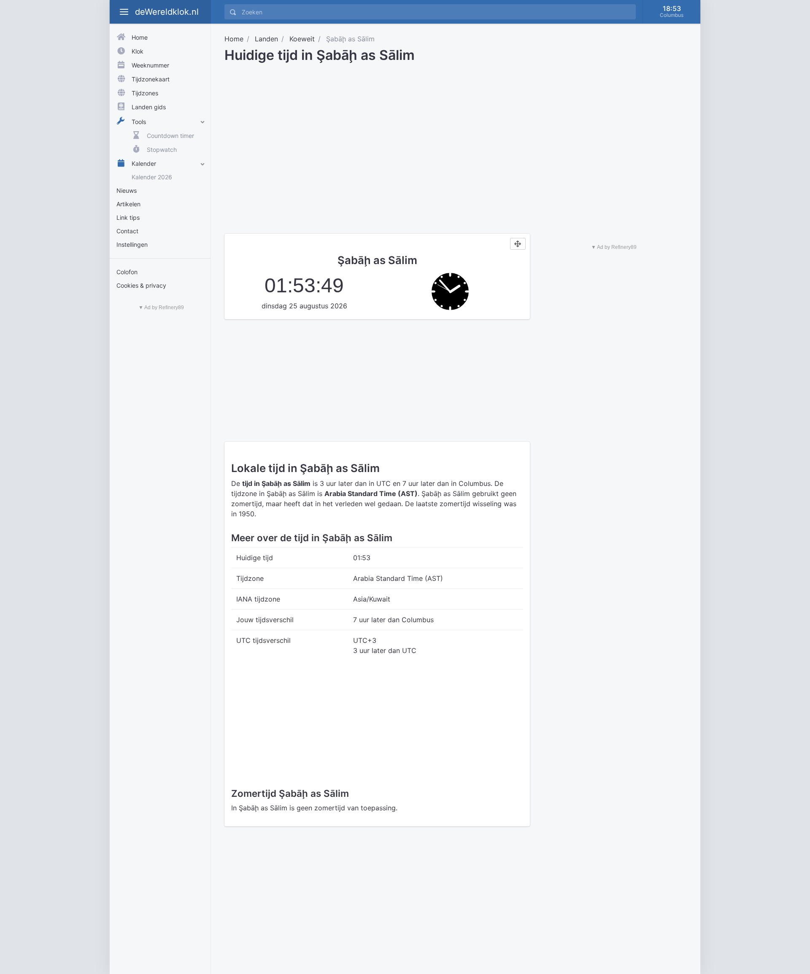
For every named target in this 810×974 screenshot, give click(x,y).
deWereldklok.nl (167, 12)
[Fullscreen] (518, 244)
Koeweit (302, 39)
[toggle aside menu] (124, 11)
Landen (266, 39)
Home (233, 39)
